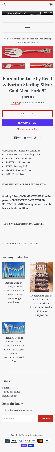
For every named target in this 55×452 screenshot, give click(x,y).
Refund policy (9, 395)
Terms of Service (11, 391)
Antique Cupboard (36, 435)
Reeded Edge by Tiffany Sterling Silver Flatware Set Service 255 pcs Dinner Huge (14, 290)
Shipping (15, 102)
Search (5, 387)
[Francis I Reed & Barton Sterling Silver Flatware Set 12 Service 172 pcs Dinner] (13, 328)
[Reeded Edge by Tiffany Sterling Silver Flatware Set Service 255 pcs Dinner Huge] (13, 270)
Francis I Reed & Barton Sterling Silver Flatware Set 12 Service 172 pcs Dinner (14, 345)
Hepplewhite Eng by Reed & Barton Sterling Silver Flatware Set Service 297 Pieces (41, 303)
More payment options (27, 129)
